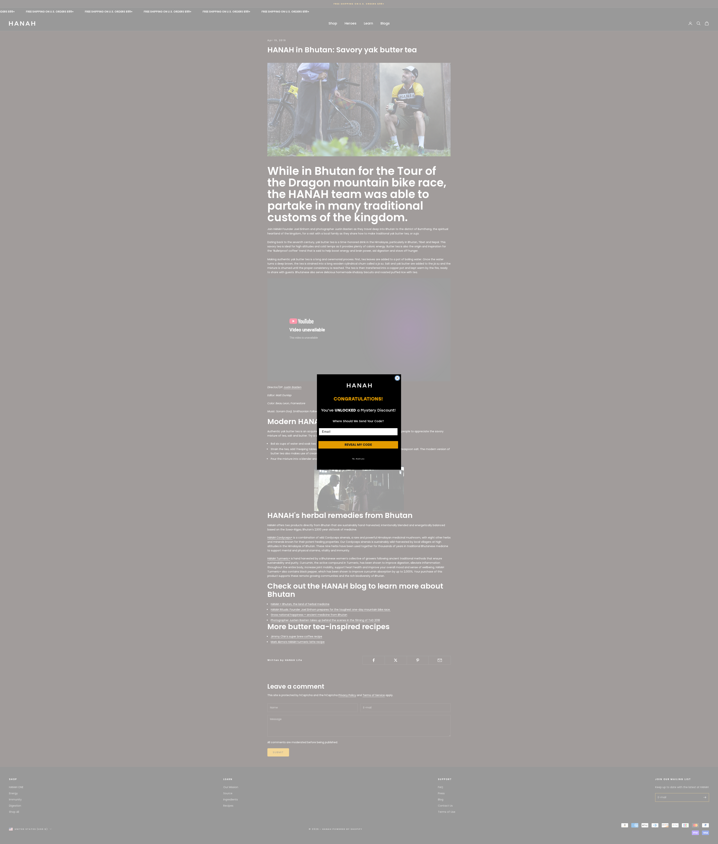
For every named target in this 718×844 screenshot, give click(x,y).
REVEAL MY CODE (358, 444)
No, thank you (358, 459)
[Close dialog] (397, 378)
